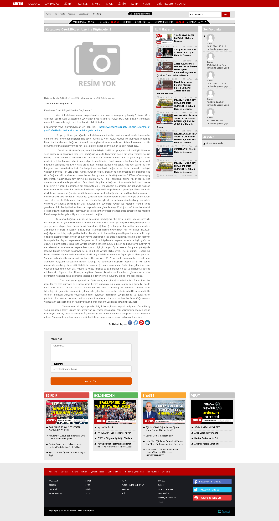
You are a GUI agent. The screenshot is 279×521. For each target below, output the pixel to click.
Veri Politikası (153, 472)
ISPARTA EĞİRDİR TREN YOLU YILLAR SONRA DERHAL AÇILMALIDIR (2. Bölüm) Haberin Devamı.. (176, 121)
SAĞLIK (161, 485)
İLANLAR (125, 489)
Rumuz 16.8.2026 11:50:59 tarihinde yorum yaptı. (218, 83)
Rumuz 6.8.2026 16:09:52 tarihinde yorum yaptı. (218, 120)
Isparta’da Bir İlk (105, 427)
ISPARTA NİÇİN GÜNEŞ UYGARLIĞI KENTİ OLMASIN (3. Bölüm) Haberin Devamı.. (185, 167)
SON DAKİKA (52, 3)
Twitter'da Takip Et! (209, 489)
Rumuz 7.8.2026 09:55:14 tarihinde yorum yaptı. (218, 102)
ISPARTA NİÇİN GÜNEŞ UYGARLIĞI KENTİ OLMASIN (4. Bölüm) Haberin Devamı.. (185, 104)
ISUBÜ (160, 502)
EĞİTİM (122, 3)
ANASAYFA (34, 3)
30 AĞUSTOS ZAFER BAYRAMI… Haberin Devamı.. (184, 38)
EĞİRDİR (68, 3)
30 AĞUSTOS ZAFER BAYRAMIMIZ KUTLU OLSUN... (81, 21)
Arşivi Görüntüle (215, 142)
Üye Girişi (97, 14)
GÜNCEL (83, 3)
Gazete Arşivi (84, 14)
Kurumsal (65, 472)
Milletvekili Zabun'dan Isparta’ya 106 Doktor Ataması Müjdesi (67, 437)
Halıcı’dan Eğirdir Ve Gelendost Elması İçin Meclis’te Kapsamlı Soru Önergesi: (164, 443)
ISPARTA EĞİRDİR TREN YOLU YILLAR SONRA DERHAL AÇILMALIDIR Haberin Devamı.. (185, 138)
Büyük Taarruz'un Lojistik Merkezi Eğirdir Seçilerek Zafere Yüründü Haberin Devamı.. (174, 87)
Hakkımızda (60, 14)
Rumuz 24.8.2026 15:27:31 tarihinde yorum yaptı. (218, 64)
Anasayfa (53, 472)
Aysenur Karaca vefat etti (206, 443)
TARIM (134, 3)
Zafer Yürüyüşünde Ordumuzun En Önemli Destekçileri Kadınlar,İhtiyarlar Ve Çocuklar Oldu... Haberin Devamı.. (176, 69)
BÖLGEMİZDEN (55, 489)
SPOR (109, 3)
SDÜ (123, 493)
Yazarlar (71, 14)
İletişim (84, 472)
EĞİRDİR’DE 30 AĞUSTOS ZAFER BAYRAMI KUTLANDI (144, 21)
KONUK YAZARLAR (165, 489)
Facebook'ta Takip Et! (210, 481)
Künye (48, 14)
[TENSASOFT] (224, 512)
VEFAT (146, 3)
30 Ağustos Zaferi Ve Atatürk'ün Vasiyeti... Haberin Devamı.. (185, 52)
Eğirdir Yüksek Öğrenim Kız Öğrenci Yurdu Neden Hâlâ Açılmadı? (163, 429)
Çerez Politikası (97, 472)
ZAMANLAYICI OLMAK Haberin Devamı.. (185, 150)
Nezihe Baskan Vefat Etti (206, 438)
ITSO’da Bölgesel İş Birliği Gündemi (115, 438)
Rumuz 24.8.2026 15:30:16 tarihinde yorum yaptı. (218, 46)
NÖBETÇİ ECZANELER (167, 498)
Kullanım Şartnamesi (134, 472)
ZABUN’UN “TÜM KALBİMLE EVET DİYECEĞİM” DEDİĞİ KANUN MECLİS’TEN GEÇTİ (162, 452)
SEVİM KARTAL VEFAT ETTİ (197, 21)
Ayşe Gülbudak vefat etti (206, 432)
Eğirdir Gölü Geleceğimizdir (159, 435)
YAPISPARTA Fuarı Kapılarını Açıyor (114, 432)
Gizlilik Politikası (115, 472)
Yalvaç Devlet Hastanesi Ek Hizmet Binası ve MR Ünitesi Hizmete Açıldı (115, 445)
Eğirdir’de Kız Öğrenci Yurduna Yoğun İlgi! (67, 454)
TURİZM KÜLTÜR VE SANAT (170, 3)
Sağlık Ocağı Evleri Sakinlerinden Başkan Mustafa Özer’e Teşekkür (65, 445)
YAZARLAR (53, 481)
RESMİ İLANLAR (55, 493)
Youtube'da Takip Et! (210, 497)
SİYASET (97, 3)
